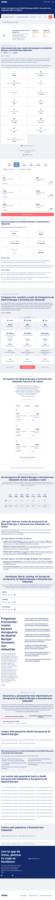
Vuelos (8, 842)
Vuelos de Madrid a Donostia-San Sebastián (13, 787)
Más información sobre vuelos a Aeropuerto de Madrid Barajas (40, 763)
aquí (43, 468)
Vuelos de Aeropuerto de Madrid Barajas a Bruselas (15, 816)
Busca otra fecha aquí (27, 458)
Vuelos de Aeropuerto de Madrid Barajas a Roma (14, 800)
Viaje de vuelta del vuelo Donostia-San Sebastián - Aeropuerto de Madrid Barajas (13, 759)
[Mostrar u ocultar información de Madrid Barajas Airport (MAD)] (52, 722)
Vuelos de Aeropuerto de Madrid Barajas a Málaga (14, 819)
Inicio (2, 842)
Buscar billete (14, 235)
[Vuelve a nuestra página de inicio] (4, 2)
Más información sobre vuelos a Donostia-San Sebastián (14, 767)
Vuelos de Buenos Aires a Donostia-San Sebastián (32, 790)
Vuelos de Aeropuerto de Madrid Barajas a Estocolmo (15, 813)
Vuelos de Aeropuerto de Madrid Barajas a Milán (32, 803)
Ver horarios (14, 253)
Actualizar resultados (26, 399)
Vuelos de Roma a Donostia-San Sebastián (12, 790)
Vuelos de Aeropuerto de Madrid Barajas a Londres (32, 743)
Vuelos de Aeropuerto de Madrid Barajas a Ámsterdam (16, 806)
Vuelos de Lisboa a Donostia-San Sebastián (12, 794)
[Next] (51, 165)
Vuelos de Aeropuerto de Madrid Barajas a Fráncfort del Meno (35, 813)
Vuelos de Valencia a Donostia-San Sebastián (13, 797)
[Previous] (6, 495)
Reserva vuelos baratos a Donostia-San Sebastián (36, 842)
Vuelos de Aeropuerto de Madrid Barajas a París (14, 743)
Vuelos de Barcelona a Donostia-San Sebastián (31, 836)
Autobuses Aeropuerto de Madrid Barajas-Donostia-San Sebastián (39, 759)
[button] (33, 17)
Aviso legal (23, 895)
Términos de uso (33, 895)
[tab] (8, 169)
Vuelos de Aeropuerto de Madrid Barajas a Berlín (14, 803)
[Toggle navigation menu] (53, 2)
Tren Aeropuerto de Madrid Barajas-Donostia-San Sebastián (14, 763)
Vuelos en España (16, 842)
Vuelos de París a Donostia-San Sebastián (30, 787)
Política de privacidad (46, 895)
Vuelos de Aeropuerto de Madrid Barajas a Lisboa (32, 806)
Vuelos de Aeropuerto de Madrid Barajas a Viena (32, 809)
